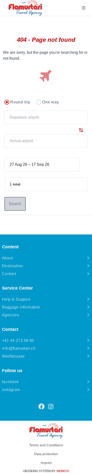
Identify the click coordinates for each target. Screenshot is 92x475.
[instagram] (50, 407)
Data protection (46, 454)
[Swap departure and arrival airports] (81, 130)
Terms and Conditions (46, 445)
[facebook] (41, 407)
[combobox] (46, 117)
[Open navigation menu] (83, 8)
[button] (46, 184)
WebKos (62, 471)
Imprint (46, 463)
